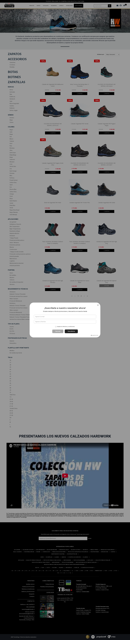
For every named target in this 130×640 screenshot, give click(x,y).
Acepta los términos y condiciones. (66, 326)
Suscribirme (71, 331)
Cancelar (57, 331)
